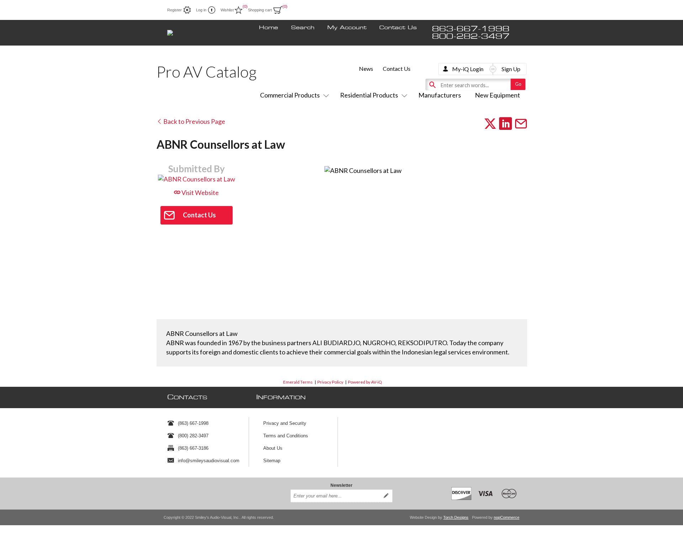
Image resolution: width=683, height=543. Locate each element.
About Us (272, 448)
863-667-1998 (470, 29)
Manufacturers (439, 95)
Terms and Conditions (285, 435)
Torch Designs (455, 517)
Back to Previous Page (193, 121)
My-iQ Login (467, 68)
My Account (346, 27)
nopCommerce (506, 517)
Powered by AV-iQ (365, 382)
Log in (201, 10)
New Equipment (497, 95)
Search (302, 27)
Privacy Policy (330, 382)
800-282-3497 (470, 36)
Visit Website (199, 192)
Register (174, 10)
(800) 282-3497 (193, 435)
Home (268, 27)
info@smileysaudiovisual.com (208, 460)
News (366, 68)
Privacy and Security (284, 423)
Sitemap (271, 460)
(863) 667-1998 (193, 423)
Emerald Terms (298, 382)
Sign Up (511, 68)
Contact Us (398, 27)
